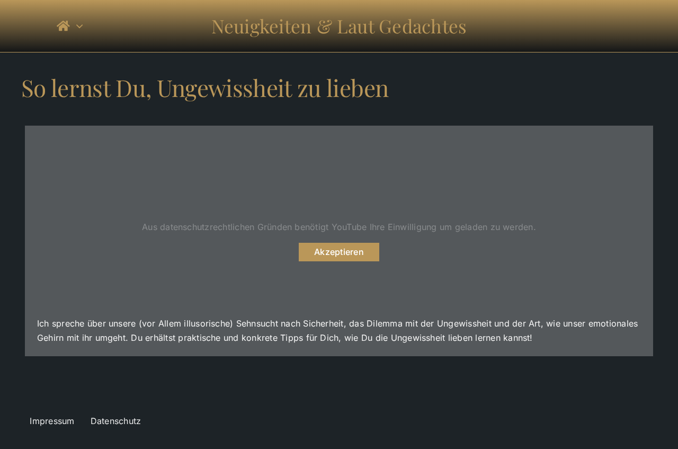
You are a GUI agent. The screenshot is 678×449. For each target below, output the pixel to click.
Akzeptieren (339, 251)
